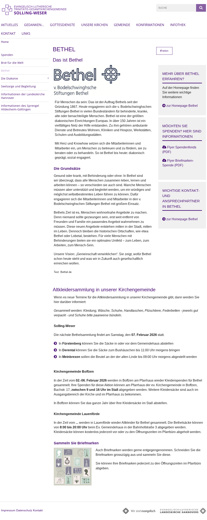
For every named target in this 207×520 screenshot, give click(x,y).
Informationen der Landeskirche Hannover (23, 96)
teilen (165, 50)
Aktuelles (9, 25)
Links (26, 33)
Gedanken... (34, 25)
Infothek (178, 25)
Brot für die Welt (12, 63)
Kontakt (8, 33)
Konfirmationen (150, 25)
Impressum (8, 510)
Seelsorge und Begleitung (18, 86)
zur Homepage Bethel (182, 105)
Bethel (5, 70)
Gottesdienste (62, 25)
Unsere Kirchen (94, 25)
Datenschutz (24, 510)
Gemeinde (122, 25)
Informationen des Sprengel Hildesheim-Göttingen (20, 107)
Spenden (7, 55)
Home (5, 41)
